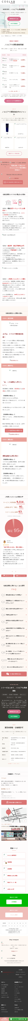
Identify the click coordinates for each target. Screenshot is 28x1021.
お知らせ (16, 1011)
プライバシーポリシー (20, 972)
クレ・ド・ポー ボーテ (19, 986)
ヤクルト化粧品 (17, 999)
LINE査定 (14, 901)
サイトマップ (22, 974)
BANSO (2, 1007)
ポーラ (16, 995)
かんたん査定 (14, 915)
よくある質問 (3, 986)
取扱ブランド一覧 (18, 1001)
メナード (16, 997)
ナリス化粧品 (17, 993)
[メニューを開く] (25, 2)
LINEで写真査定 (14, 23)
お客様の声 (17, 1007)
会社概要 (20, 969)
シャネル (16, 988)
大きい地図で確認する (6, 824)
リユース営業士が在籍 (19, 1009)
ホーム (2, 35)
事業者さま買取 (4, 993)
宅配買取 (16, 388)
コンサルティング (4, 995)
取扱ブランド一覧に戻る (14, 153)
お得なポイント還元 (5, 997)
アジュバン (17, 984)
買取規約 (17, 974)
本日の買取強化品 (4, 984)
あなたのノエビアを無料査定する (14, 100)
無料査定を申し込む (14, 18)
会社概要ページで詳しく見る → (14, 763)
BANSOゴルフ (4, 1009)
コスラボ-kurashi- (4, 1011)
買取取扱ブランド (8, 35)
